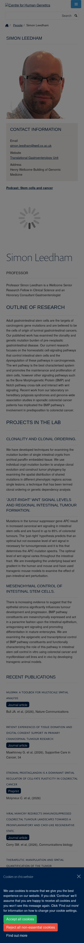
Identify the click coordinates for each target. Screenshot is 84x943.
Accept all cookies (20, 918)
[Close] (78, 876)
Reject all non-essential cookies (30, 927)
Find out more (16, 935)
